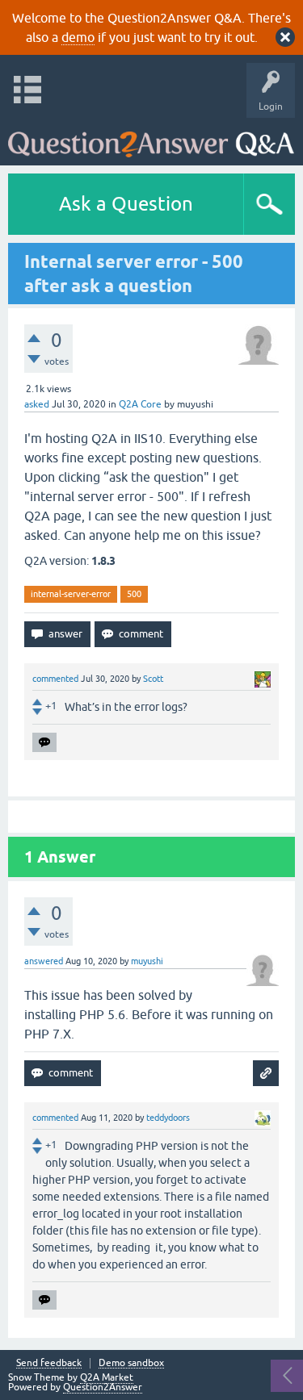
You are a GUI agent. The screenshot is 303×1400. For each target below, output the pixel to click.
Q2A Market (106, 1377)
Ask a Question (126, 204)
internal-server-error (71, 594)
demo (78, 37)
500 (134, 594)
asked (36, 404)
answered (43, 961)
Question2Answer (102, 1387)
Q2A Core (140, 404)
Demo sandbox (131, 1363)
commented (55, 678)
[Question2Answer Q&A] (151, 137)
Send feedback (49, 1363)
